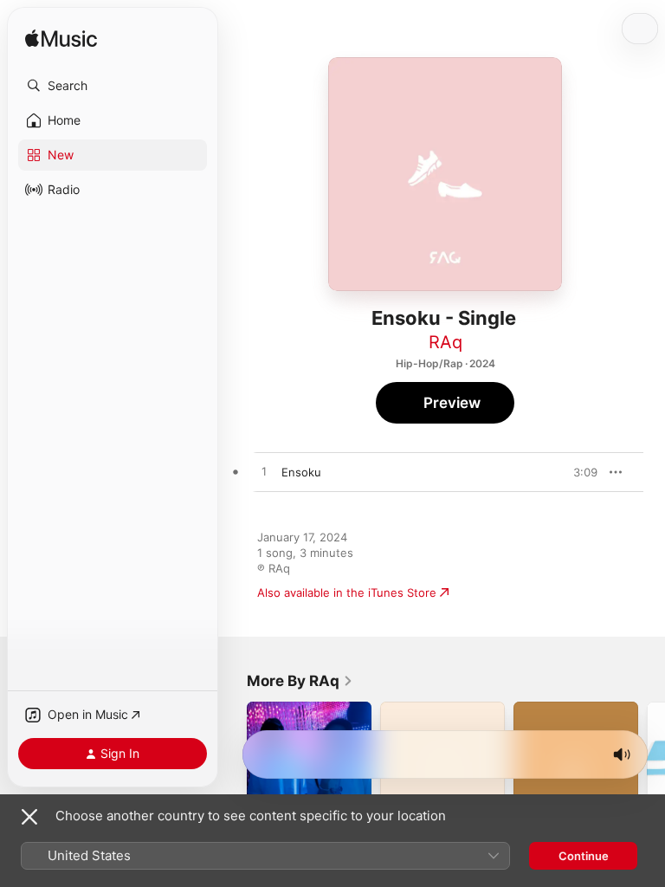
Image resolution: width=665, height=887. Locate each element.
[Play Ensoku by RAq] (264, 472)
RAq (445, 342)
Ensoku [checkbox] (301, 472)
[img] (61, 39)
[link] (300, 680)
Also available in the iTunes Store (346, 592)
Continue (583, 856)
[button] (112, 85)
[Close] (29, 817)
